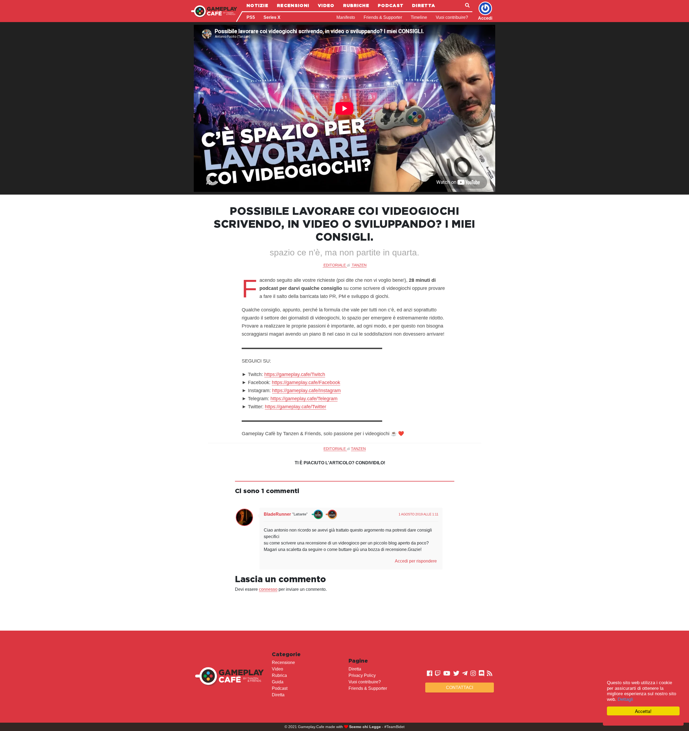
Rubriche (356, 5)
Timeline (419, 17)
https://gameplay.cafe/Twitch (294, 374)
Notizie (257, 5)
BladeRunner (277, 514)
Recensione (283, 662)
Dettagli (625, 699)
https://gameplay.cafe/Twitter (295, 406)
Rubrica (279, 675)
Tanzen (359, 265)
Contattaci (459, 687)
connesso (268, 589)
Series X (271, 17)
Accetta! (643, 711)
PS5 (251, 17)
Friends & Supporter (383, 17)
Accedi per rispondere (416, 561)
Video (326, 5)
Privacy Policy (362, 675)
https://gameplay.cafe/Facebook (306, 382)
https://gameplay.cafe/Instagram (306, 390)
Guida (277, 682)
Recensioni (293, 5)
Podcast (390, 5)
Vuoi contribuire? (452, 17)
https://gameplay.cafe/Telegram (304, 398)
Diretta (423, 5)
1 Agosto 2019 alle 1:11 (418, 514)
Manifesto (345, 17)
